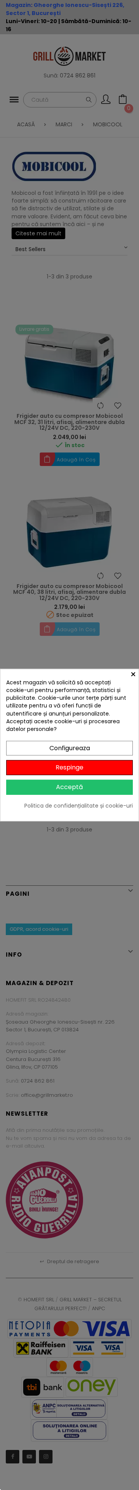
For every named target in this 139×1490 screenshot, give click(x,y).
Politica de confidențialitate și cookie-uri (78, 806)
